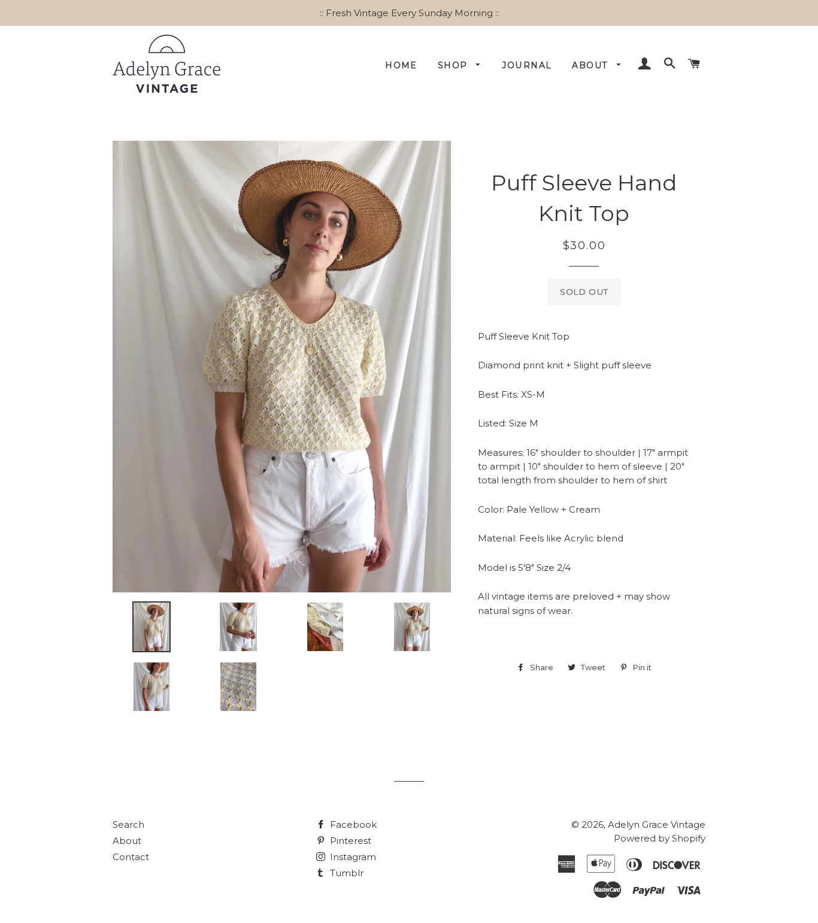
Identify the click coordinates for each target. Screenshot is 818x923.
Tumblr (345, 873)
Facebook (352, 824)
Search (128, 824)
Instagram (352, 857)
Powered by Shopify (659, 838)
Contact (131, 857)
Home (401, 65)
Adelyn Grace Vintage (656, 824)
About (591, 65)
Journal (527, 65)
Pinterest (349, 840)
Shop (454, 65)
